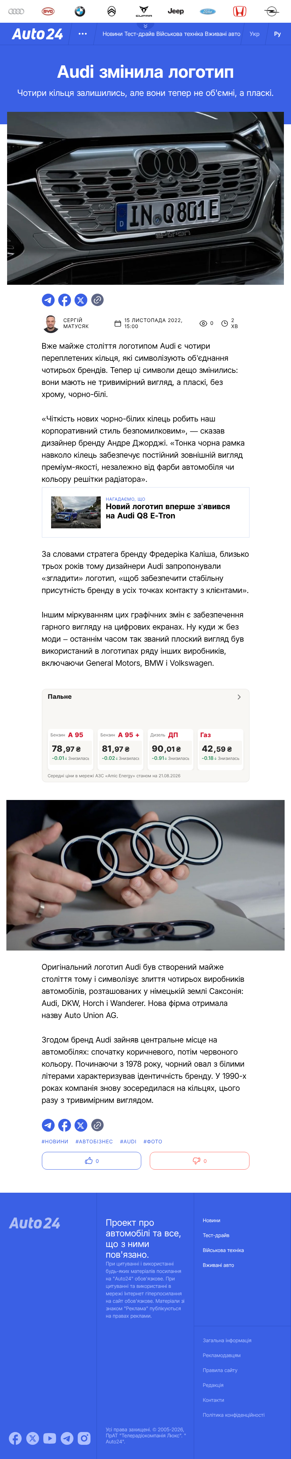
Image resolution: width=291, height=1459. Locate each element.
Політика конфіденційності (234, 1415)
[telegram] (48, 300)
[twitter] (81, 300)
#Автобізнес (94, 1142)
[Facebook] (15, 1438)
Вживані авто (223, 33)
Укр (255, 33)
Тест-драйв (140, 33)
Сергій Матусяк (76, 323)
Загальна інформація (227, 1341)
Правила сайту (220, 1370)
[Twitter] (32, 1438)
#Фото (153, 1142)
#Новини (55, 1142)
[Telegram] (67, 1438)
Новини (112, 33)
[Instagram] (84, 1438)
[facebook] (64, 300)
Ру (277, 33)
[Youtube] (49, 1438)
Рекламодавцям (222, 1355)
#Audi (128, 1142)
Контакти (213, 1400)
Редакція (213, 1385)
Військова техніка (180, 33)
